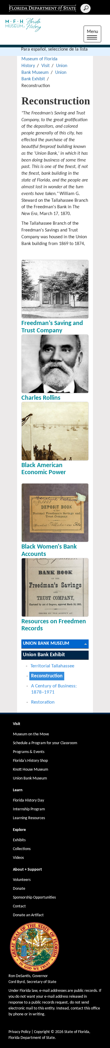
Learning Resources (29, 818)
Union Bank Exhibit (44, 655)
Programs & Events (28, 752)
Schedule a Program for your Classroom (45, 743)
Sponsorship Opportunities (34, 897)
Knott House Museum (30, 769)
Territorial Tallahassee (52, 666)
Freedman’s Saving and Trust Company (52, 327)
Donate (19, 889)
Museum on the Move (31, 734)
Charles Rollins (40, 398)
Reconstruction (46, 676)
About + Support (27, 869)
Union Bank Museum (46, 643)
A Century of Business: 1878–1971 (54, 689)
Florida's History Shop (30, 761)
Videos (18, 858)
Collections (22, 849)
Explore (19, 830)
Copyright (42, 1032)
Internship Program (29, 809)
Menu (94, 35)
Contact (19, 906)
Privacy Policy (20, 1032)
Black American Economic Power (43, 469)
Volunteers (22, 880)
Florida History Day (28, 800)
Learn (18, 790)
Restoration (43, 702)
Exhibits (19, 840)
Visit (45, 66)
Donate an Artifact (28, 915)
